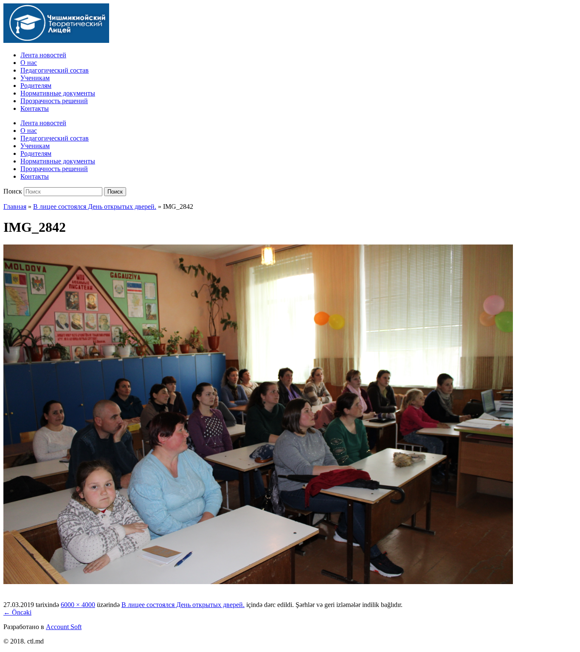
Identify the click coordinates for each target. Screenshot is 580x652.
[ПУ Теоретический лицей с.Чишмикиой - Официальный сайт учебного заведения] (56, 40)
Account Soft (64, 626)
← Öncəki (17, 612)
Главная (14, 206)
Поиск (12, 191)
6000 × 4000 (78, 604)
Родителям (35, 85)
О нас (28, 62)
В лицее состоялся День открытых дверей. (94, 206)
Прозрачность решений (54, 100)
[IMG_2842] (258, 581)
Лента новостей (43, 55)
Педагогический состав (54, 70)
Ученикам (35, 78)
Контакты (34, 108)
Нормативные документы (57, 93)
